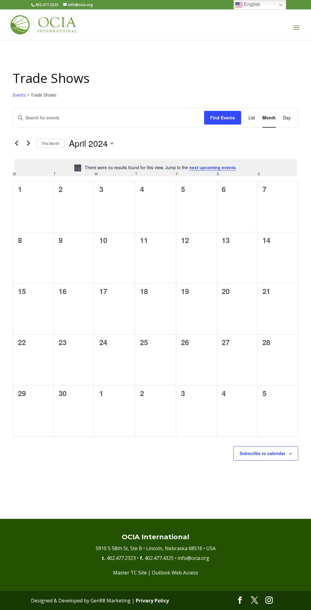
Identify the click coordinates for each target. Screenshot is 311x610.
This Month (50, 143)
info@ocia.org (193, 558)
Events (19, 95)
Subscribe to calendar (262, 453)
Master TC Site (130, 572)
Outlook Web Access (175, 572)
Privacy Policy (152, 600)
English (251, 4)
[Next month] (28, 143)
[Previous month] (16, 143)
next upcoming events (212, 167)
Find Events (222, 118)
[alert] (155, 167)
